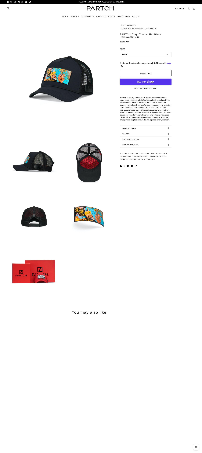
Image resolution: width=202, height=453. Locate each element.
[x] (11, 2)
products (130, 25)
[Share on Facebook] (120, 166)
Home (122, 25)
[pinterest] (22, 2)
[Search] (8, 8)
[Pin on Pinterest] (128, 166)
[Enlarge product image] (61, 78)
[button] (135, 166)
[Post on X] (124, 166)
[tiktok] (30, 2)
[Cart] (193, 8)
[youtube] (26, 2)
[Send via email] (131, 166)
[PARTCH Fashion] (101, 8)
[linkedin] (18, 2)
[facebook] (7, 2)
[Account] (188, 8)
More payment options (145, 88)
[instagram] (14, 2)
